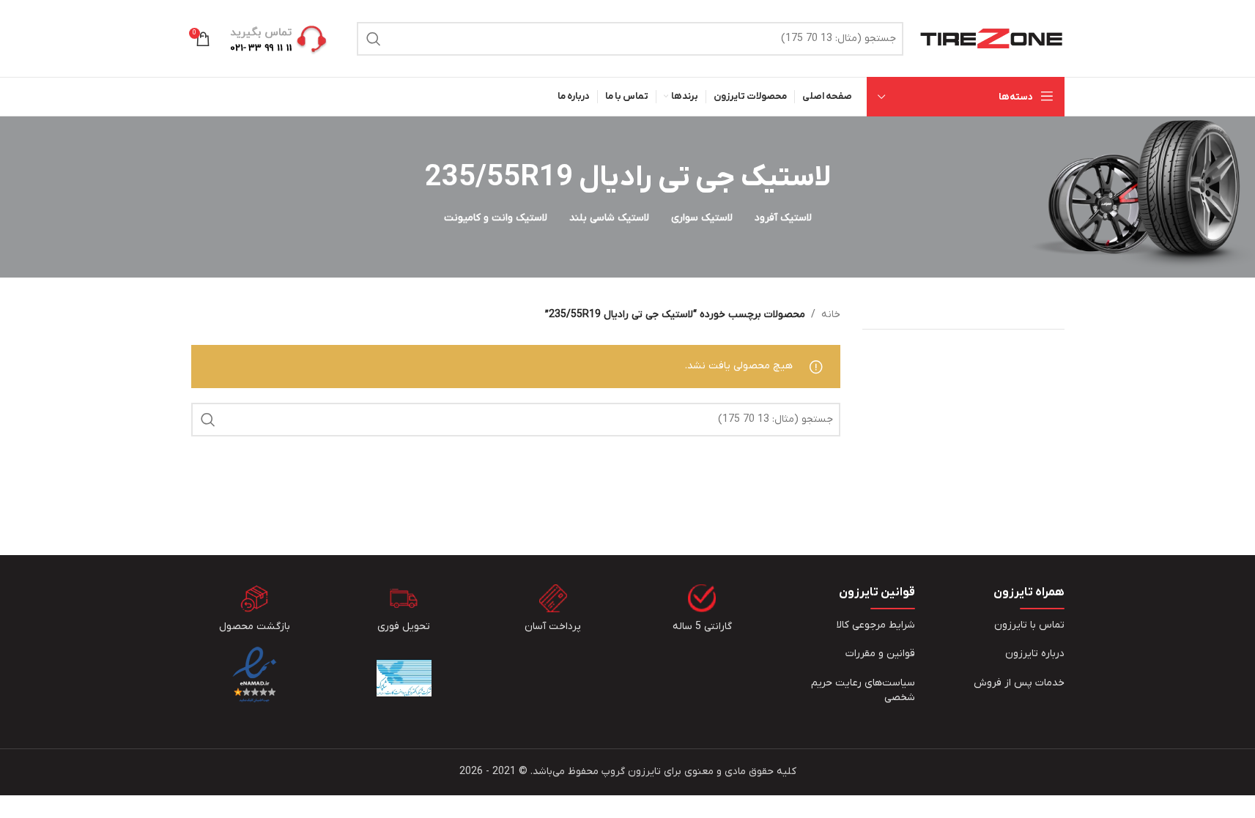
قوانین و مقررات (880, 654)
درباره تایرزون (1035, 654)
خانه (830, 314)
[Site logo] (991, 38)
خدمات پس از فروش (1019, 683)
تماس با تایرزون (1029, 625)
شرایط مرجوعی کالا (876, 625)
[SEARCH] (373, 39)
